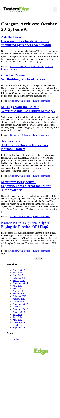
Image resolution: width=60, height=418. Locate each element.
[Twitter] (30, 406)
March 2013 (18, 293)
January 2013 (19, 299)
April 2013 (18, 291)
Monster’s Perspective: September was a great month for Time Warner (26, 186)
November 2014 (20, 283)
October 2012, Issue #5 (42, 66)
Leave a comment (9, 69)
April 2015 (18, 275)
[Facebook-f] (20, 406)
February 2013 (19, 296)
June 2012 (17, 317)
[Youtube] (40, 406)
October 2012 (19, 306)
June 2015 (17, 272)
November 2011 (20, 322)
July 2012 (17, 314)
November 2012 (20, 304)
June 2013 (17, 285)
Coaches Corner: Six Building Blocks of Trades (23, 77)
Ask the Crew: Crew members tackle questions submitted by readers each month (26, 41)
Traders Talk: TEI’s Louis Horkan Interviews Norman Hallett (24, 145)
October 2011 (19, 325)
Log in (16, 339)
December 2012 (20, 301)
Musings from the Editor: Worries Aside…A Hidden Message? (28, 109)
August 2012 (19, 312)
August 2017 (19, 270)
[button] (55, 9)
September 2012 (20, 309)
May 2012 (17, 319)
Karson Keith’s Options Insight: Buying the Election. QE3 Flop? (25, 225)
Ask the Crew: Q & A (20, 66)
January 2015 (19, 280)
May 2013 (17, 288)
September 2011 (20, 327)
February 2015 (19, 278)
